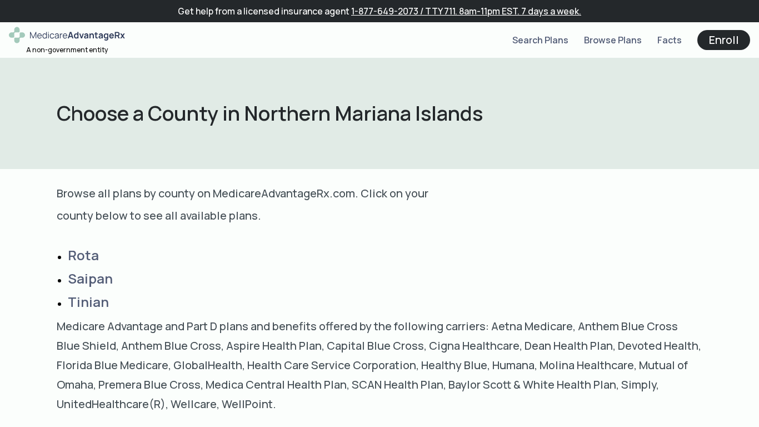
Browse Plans (613, 40)
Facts (669, 40)
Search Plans (540, 40)
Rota (83, 255)
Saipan (90, 278)
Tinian (88, 301)
